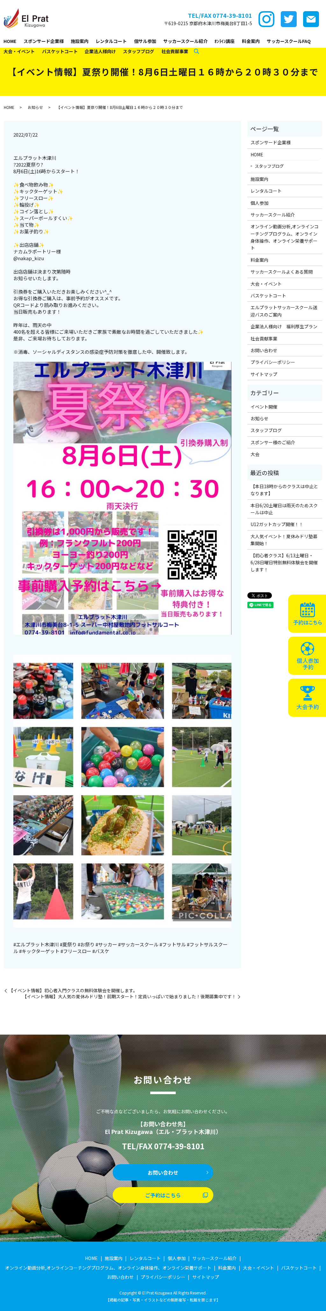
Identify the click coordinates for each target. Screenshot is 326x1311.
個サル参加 (145, 41)
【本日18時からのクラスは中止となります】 (284, 489)
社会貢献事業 (174, 51)
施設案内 (80, 41)
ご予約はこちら (163, 1195)
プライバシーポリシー (273, 362)
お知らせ (35, 107)
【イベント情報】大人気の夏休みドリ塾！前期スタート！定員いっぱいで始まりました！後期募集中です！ (129, 997)
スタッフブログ (138, 51)
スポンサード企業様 (44, 41)
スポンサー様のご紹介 (273, 442)
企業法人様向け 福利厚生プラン (284, 326)
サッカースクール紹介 (185, 41)
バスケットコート (60, 51)
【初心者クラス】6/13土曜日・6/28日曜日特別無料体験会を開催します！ (284, 562)
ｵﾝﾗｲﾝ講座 (225, 41)
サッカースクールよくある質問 (282, 271)
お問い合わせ (264, 350)
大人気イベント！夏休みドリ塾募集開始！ (284, 539)
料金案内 (251, 41)
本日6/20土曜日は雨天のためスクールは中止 (284, 509)
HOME (10, 41)
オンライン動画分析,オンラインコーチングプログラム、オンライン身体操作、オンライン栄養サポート (285, 237)
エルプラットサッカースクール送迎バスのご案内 (284, 310)
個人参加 (259, 203)
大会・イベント (19, 51)
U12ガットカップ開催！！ (277, 524)
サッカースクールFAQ (289, 41)
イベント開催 (264, 406)
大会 (255, 454)
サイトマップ (264, 374)
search (196, 51)
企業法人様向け (100, 51)
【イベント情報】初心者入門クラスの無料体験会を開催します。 (73, 990)
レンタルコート (111, 41)
